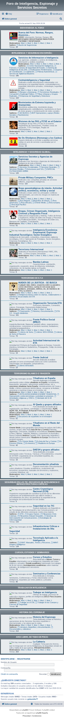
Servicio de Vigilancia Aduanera (21, 74)
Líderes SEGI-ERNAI (44, 332)
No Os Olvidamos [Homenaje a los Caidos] (40, 138)
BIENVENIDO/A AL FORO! (32, 28)
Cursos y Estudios (42, 557)
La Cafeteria (39, 641)
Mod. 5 (30, 43)
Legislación (29, 72)
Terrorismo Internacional (30, 249)
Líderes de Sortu (26, 332)
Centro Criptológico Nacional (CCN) (43, 490)
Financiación (25, 311)
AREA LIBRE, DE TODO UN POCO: (32, 637)
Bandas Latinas (41, 262)
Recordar (43, 674)
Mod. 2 (43, 43)
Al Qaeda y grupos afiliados (47, 404)
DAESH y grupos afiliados (46, 449)
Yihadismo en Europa (46, 443)
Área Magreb (25, 201)
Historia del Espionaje (44, 617)
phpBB (25, 710)
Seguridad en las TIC (43, 506)
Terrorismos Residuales (49, 92)
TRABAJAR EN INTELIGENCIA (32, 588)
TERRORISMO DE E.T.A (32, 278)
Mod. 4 (23, 43)
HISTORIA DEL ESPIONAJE (32, 612)
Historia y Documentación (43, 311)
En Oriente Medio (26, 441)
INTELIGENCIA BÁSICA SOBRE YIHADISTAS (38, 394)
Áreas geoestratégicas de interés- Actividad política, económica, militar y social (40, 189)
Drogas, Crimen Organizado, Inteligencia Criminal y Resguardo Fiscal (39, 212)
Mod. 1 (49, 43)
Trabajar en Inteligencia (45, 592)
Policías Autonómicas (45, 72)
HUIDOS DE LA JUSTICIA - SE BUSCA (37, 282)
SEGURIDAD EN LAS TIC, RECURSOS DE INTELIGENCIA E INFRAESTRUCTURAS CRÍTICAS (32, 483)
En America (30, 443)
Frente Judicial (40, 357)
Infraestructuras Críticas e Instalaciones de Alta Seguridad (34, 528)
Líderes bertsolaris (26, 366)
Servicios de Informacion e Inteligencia (38, 57)
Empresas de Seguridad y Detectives (35, 96)
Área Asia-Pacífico (18, 205)
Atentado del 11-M (44, 398)
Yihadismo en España (44, 378)
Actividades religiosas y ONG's (21, 398)
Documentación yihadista (46, 464)
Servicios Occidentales (29, 167)
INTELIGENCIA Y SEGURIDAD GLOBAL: (32, 152)
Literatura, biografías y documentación (35, 627)
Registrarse (23, 659)
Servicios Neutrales (49, 167)
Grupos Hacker (33, 514)
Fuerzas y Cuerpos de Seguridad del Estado (27, 68)
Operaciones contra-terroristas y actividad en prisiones (31, 396)
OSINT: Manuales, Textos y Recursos (35, 542)
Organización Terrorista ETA (47, 303)
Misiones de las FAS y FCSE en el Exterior (40, 121)
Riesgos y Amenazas (28, 92)
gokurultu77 (32, 699)
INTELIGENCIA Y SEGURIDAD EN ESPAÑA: (32, 53)
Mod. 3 (36, 43)
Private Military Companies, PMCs (35, 177)
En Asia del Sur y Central (46, 441)
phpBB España (42, 713)
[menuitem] (8, 14)
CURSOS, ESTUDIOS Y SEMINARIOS (32, 552)
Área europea (54, 203)
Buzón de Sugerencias (28, 45)
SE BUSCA (24, 113)
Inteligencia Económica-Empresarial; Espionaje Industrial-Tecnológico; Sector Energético (33, 232)
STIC (22, 514)
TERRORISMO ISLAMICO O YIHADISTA (32, 373)
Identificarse (8, 659)
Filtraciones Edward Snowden (31, 516)
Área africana (26, 203)
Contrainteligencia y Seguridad (34, 80)
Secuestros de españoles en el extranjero (35, 416)
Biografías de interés (41, 201)
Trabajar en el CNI (27, 602)
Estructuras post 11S (35, 169)
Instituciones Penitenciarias (41, 70)
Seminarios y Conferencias (46, 573)
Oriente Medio (40, 203)
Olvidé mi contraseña (9, 674)
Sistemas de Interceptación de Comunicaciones (32, 517)
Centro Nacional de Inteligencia (41, 66)
